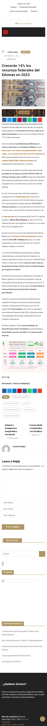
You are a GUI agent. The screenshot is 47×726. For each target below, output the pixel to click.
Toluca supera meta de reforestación (16, 656)
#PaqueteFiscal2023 (20, 397)
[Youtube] (28, 16)
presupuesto (29, 409)
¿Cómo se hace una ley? (19, 11)
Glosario (14, 7)
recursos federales (11, 416)
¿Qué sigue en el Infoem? (11, 661)
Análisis (25, 52)
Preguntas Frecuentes (28, 7)
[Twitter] (24, 16)
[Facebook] (20, 16)
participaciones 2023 (12, 409)
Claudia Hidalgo (12, 52)
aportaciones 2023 (11, 403)
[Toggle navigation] (6, 32)
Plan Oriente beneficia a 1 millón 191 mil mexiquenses (22, 641)
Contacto (34, 11)
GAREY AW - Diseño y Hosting (13, 725)
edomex (26, 403)
